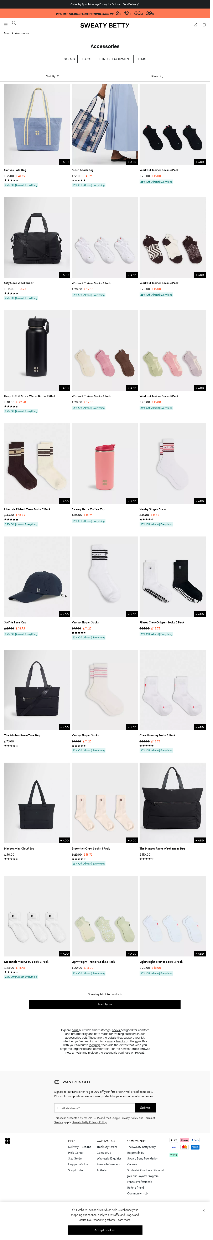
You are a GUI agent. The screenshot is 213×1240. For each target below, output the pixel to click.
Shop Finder (75, 1170)
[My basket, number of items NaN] (204, 24)
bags (75, 1030)
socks (116, 1030)
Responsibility (135, 1153)
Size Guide (75, 1158)
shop (7, 33)
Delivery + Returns (79, 1147)
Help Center (75, 1153)
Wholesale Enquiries (109, 1158)
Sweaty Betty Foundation (142, 1158)
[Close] (204, 1210)
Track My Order (107, 1147)
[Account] (196, 24)
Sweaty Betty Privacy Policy (89, 1122)
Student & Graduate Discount (145, 1170)
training (121, 1041)
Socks (69, 59)
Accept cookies (104, 1230)
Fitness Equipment (115, 59)
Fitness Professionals (139, 1182)
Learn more (123, 1220)
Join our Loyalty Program (143, 1176)
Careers (132, 1164)
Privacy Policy (129, 1118)
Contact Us (104, 1153)
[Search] (14, 22)
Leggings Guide (78, 1164)
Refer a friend (135, 1187)
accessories (22, 33)
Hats (142, 59)
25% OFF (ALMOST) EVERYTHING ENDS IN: (85, 14)
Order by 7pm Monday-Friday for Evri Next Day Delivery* (105, 4)
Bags (86, 59)
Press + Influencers (108, 1164)
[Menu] (6, 24)
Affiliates (102, 1170)
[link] (105, 26)
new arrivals (74, 1052)
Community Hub (137, 1193)
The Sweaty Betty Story (141, 1147)
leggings (94, 1045)
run (110, 1041)
